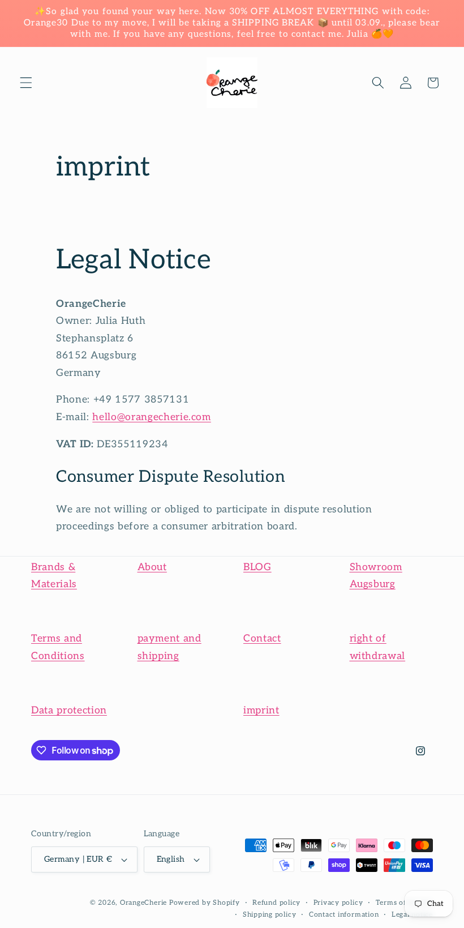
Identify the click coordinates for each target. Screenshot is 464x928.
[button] (26, 82)
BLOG (257, 567)
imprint (261, 710)
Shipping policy (270, 914)
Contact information (344, 914)
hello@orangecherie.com (151, 417)
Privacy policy (338, 903)
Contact (262, 638)
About (152, 567)
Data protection (69, 710)
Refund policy (276, 903)
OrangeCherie (143, 903)
